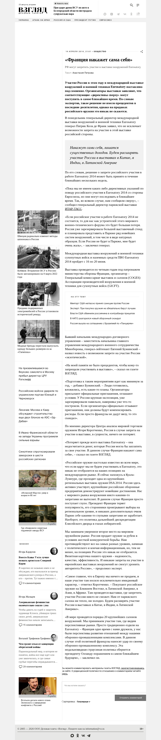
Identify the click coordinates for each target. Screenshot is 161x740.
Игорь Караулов (27, 552)
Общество (100, 51)
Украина (24, 20)
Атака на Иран (41, 20)
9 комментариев (32, 583)
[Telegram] (118, 14)
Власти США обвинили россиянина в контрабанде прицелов (102, 313)
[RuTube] (138, 14)
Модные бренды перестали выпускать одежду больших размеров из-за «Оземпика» (37, 349)
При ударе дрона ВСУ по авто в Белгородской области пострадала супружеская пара (73, 10)
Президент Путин (85, 20)
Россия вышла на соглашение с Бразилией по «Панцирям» (101, 323)
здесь (65, 674)
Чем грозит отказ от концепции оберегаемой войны (36, 645)
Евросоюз (106, 20)
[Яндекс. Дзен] (111, 14)
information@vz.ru (95, 728)
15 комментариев (32, 624)
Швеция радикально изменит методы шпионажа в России (37, 237)
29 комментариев (32, 666)
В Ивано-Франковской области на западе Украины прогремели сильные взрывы (38, 436)
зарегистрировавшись (132, 668)
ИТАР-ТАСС (73, 208)
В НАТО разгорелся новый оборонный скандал (95, 318)
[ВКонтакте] (124, 14)
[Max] (105, 14)
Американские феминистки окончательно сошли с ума (34, 604)
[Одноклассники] (131, 14)
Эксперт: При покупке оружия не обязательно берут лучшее (103, 308)
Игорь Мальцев (27, 596)
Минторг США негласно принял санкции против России (99, 303)
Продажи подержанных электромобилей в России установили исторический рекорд (37, 311)
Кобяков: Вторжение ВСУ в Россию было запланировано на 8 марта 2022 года (37, 273)
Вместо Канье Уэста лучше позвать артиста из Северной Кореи (35, 560)
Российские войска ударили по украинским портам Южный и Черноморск (38, 394)
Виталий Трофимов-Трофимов (35, 638)
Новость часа (62, 3)
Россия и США (62, 20)
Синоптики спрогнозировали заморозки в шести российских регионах (37, 455)
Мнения (24, 544)
